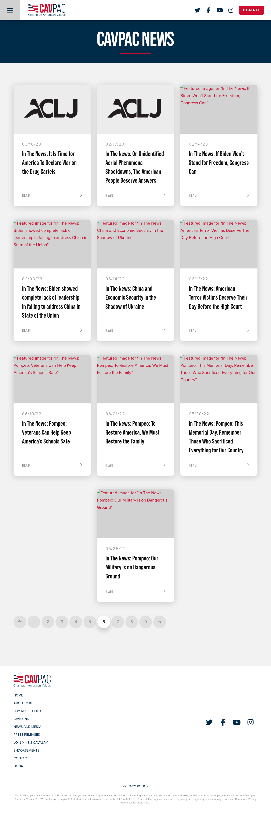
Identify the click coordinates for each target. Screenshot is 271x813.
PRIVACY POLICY (135, 786)
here (146, 802)
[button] (10, 10)
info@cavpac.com (98, 799)
